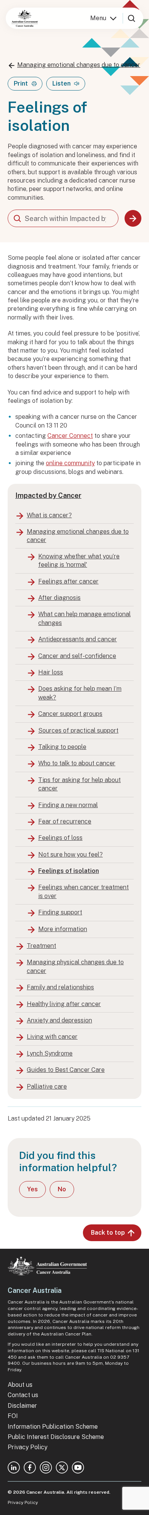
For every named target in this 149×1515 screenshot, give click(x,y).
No (62, 1189)
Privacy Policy (27, 1447)
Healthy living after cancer (64, 1004)
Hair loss (50, 672)
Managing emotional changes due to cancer (78, 64)
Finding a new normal (68, 805)
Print (21, 83)
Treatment (41, 945)
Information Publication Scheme (53, 1426)
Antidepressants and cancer (77, 639)
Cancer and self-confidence (77, 656)
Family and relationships (60, 987)
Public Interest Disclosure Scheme (56, 1436)
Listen (61, 83)
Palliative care (47, 1086)
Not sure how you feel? (70, 854)
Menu (98, 18)
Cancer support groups (70, 713)
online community (70, 463)
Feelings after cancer (68, 581)
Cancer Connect (70, 435)
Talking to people (62, 746)
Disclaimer (22, 1405)
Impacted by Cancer (48, 495)
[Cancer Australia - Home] (24, 18)
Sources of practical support (78, 730)
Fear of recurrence (64, 821)
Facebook (30, 1467)
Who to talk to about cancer (76, 763)
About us (20, 1384)
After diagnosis (59, 597)
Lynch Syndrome (50, 1053)
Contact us (23, 1395)
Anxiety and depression (59, 1020)
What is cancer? (49, 515)
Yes (32, 1189)
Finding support (60, 912)
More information (62, 929)
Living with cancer (52, 1036)
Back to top (108, 1232)
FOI (13, 1416)
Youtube (78, 1467)
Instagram (46, 1467)
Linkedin (14, 1467)
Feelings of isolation (68, 870)
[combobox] (63, 218)
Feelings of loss (60, 837)
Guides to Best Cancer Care (66, 1069)
